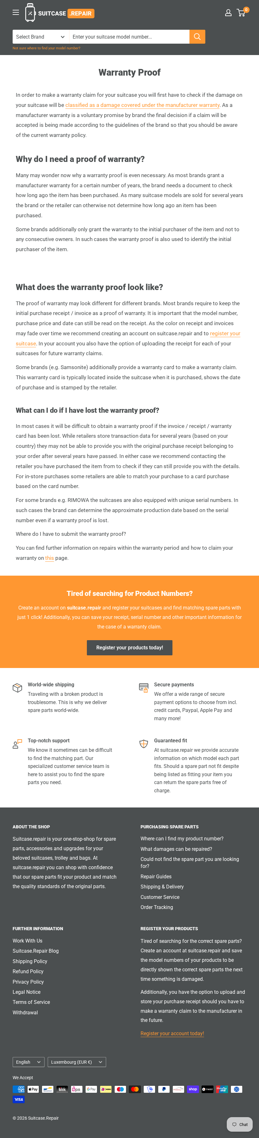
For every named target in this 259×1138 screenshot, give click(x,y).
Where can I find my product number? (182, 839)
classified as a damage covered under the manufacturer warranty (142, 105)
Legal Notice (26, 992)
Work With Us (27, 941)
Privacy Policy (28, 982)
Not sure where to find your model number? (46, 48)
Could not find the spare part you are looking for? (190, 862)
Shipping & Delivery (162, 887)
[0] (241, 12)
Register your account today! (172, 1033)
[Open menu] (16, 12)
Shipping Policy (30, 961)
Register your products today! (129, 648)
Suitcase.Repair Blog (36, 951)
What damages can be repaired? (176, 849)
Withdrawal (25, 1013)
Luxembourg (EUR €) (71, 1062)
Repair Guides (156, 877)
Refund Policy (28, 971)
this (49, 558)
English (23, 1062)
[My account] (228, 12)
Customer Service (160, 897)
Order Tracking (157, 907)
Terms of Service (31, 1002)
